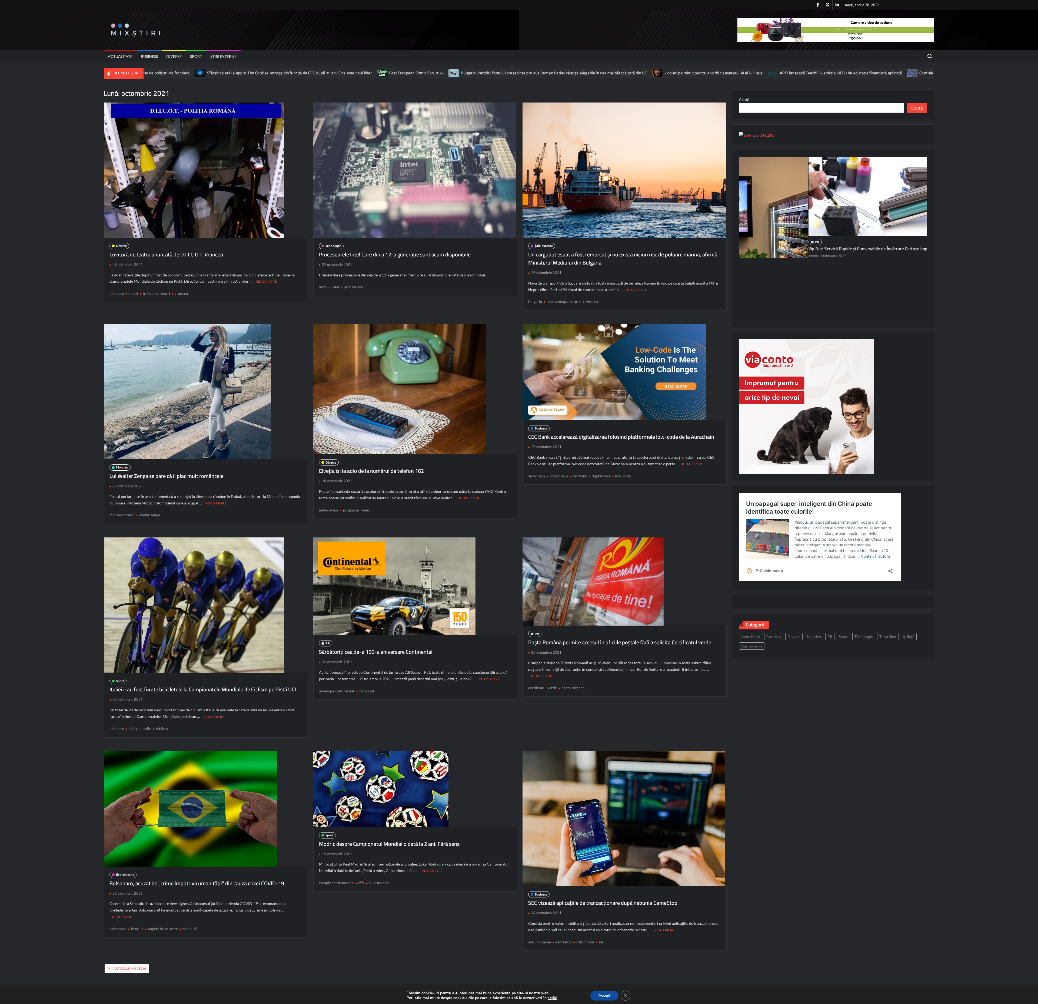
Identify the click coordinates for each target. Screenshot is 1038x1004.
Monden (122, 467)
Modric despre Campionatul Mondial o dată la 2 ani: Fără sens (389, 844)
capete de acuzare (163, 928)
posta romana (572, 687)
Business (149, 56)
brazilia (137, 928)
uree (577, 301)
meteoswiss (328, 510)
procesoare (353, 287)
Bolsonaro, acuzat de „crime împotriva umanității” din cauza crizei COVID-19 (196, 883)
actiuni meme (539, 942)
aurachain (536, 476)
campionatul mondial (337, 882)
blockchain (559, 476)
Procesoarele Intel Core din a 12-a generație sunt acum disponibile (395, 254)
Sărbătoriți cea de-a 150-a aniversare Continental (375, 652)
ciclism (162, 728)
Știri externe (223, 56)
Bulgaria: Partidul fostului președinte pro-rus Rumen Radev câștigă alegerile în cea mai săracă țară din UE (427, 73)
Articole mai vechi (130, 968)
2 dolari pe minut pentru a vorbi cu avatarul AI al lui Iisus (586, 73)
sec (601, 942)
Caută (744, 99)
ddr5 (323, 287)
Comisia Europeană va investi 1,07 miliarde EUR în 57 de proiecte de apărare (859, 73)
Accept (604, 995)
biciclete (116, 293)
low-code (623, 476)
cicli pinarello (139, 728)
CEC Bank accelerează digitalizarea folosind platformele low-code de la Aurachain (621, 437)
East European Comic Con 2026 (289, 73)
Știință (908, 636)
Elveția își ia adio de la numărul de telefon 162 (371, 471)
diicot (133, 293)
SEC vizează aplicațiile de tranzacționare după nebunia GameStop (602, 903)
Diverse (174, 56)
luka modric (379, 882)
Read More (266, 281)
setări (552, 998)
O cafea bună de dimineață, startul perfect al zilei (785, 279)
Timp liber (888, 636)
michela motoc (121, 515)
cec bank (580, 476)
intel (335, 287)
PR (327, 643)
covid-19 (189, 928)
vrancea (181, 293)
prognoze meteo (356, 510)
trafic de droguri (156, 293)
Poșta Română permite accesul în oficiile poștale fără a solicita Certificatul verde (619, 642)
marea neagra (558, 301)
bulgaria (535, 301)
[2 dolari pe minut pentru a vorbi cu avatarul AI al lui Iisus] (531, 73)
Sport (196, 56)
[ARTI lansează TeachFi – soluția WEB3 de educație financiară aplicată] (646, 73)
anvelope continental (336, 691)
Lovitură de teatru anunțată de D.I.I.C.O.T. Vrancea (166, 254)
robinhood (585, 942)
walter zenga (149, 515)
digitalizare (601, 476)
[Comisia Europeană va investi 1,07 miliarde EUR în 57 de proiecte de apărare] (786, 73)
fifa (362, 882)
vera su (592, 301)
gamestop (563, 942)
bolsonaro (118, 928)
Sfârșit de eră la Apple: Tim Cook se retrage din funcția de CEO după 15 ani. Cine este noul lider (162, 73)
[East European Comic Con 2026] (255, 73)
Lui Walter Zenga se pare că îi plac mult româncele (166, 476)
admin (744, 286)
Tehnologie (333, 246)
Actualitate (120, 56)
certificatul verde (542, 687)
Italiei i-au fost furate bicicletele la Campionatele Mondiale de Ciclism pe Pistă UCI (202, 689)
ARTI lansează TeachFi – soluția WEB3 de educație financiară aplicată (714, 73)
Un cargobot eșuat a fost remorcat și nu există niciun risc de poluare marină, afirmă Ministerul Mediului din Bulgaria (622, 258)
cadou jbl (366, 691)
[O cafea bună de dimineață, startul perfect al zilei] (833, 211)
